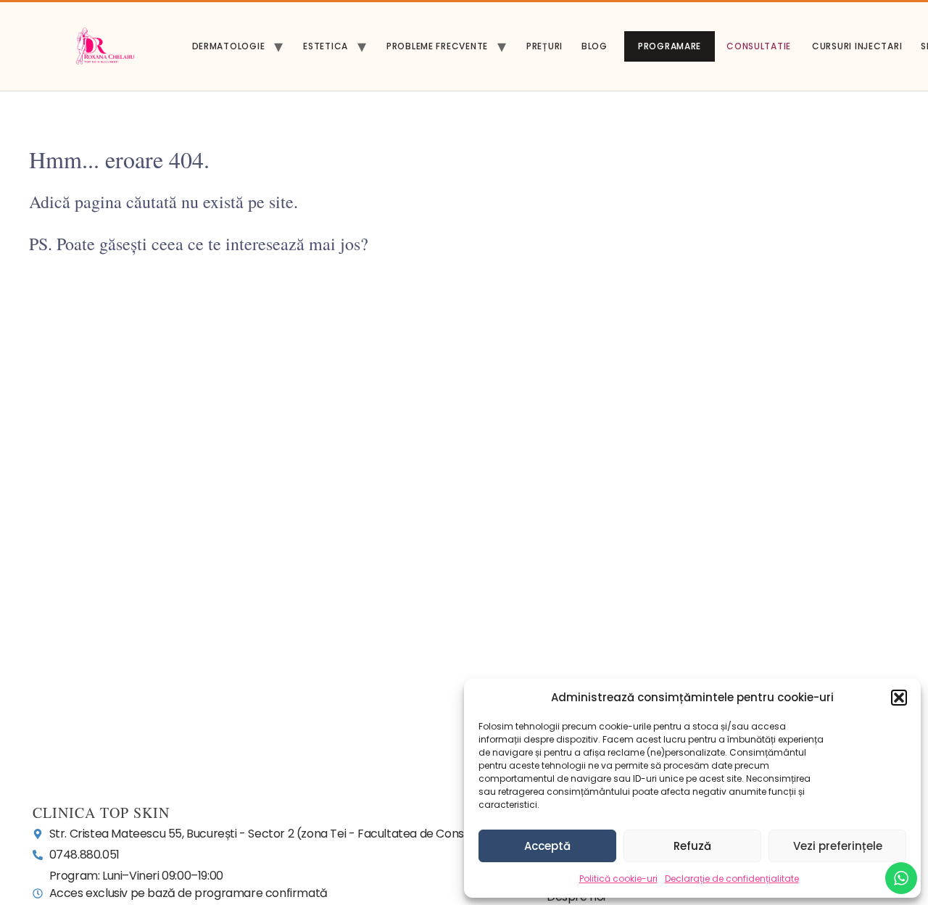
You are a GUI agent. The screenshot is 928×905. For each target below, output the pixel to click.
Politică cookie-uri (618, 878)
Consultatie (758, 46)
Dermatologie (228, 46)
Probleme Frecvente (437, 46)
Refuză (692, 846)
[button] (899, 697)
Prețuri (544, 46)
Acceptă (547, 846)
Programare (669, 46)
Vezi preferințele (837, 846)
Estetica (325, 46)
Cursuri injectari (857, 46)
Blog (594, 46)
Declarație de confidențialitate (732, 878)
